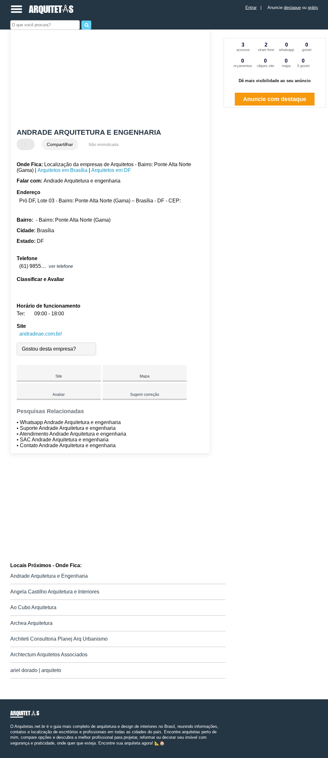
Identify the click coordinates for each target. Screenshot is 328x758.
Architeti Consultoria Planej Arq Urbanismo (59, 639)
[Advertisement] (106, 80)
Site (58, 376)
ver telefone (61, 266)
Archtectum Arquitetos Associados (48, 654)
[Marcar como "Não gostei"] (30, 144)
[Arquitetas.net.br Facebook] (11, 748)
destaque (292, 7)
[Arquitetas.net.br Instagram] (17, 748)
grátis (313, 7)
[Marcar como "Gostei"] (22, 144)
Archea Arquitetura (31, 623)
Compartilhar (60, 144)
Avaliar (59, 394)
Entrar (251, 7)
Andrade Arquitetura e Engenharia (49, 576)
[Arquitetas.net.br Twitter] (14, 748)
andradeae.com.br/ (40, 333)
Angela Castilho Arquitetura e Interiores (54, 591)
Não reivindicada (104, 144)
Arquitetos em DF (111, 170)
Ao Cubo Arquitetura (33, 607)
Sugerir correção (144, 394)
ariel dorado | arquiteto (35, 670)
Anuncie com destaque (274, 99)
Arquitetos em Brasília (62, 170)
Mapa (145, 376)
